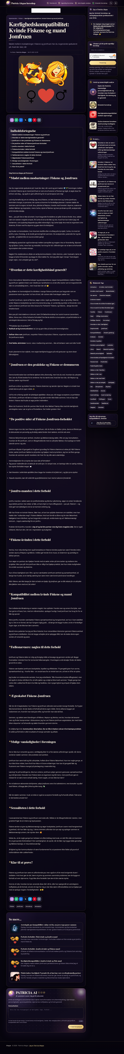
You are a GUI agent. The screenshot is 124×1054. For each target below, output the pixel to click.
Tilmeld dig (102, 63)
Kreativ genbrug (109, 333)
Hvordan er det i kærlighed (99, 324)
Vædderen (105, 403)
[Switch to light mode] (111, 3)
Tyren (109, 399)
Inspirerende (94, 328)
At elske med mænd (96, 291)
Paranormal (94, 362)
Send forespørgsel (76, 1026)
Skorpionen (99, 386)
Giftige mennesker (102, 316)
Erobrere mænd (95, 299)
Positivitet (104, 362)
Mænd (98, 349)
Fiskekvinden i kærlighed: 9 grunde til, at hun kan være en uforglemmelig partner (51, 973)
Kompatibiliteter (95, 333)
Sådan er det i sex (96, 374)
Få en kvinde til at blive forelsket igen (102, 303)
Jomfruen (20, 906)
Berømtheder (110, 291)
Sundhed (93, 399)
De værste (93, 295)
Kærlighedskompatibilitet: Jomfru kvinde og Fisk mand (41, 961)
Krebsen (92, 337)
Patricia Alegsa (21, 52)
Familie (92, 312)
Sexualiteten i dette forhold (22, 164)
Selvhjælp (111, 382)
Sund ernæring (106, 395)
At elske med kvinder (106, 287)
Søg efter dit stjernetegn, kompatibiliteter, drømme (101, 423)
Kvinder (100, 337)
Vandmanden (94, 403)
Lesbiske (110, 345)
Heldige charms (95, 320)
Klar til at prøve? (18, 167)
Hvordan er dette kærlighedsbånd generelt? (28, 138)
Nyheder (109, 353)
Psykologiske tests (96, 366)
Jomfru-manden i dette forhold (23, 146)
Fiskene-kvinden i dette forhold (23, 149)
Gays (91, 316)
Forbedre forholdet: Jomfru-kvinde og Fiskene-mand (40, 949)
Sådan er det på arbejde (97, 382)
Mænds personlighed (97, 353)
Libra (92, 349)
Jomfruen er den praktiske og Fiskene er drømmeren (31, 141)
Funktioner (108, 312)
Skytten (108, 386)
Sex (91, 386)
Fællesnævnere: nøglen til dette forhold (26, 155)
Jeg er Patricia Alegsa (100, 9)
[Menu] (116, 3)
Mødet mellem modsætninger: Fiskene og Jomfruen (31, 135)
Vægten (92, 407)
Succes (103, 391)
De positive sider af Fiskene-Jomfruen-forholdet (29, 143)
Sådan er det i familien (97, 370)
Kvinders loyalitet (95, 341)
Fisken (21, 18)
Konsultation (13, 1006)
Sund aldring (94, 395)
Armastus (38, 906)
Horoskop (29, 906)
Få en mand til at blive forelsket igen (102, 308)
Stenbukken (94, 391)
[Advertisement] (45, 10)
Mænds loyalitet (108, 349)
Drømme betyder (105, 295)
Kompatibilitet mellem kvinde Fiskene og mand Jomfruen (33, 152)
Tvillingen (102, 399)
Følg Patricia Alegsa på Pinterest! (21, 173)
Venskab (101, 407)
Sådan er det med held (97, 378)
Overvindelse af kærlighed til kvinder (102, 357)
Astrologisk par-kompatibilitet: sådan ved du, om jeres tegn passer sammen (48, 924)
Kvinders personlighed (97, 345)
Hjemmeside (13, 18)
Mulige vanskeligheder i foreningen (25, 161)
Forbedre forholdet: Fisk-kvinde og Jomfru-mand (39, 936)
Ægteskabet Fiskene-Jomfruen (23, 158)
